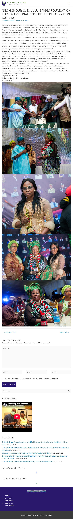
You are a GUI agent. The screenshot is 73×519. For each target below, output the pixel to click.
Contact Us (9, 506)
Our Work (9, 503)
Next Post (64, 332)
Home (7, 496)
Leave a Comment (8, 20)
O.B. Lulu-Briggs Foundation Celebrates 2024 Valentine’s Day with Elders (26, 453)
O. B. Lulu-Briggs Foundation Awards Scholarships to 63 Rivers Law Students (27, 461)
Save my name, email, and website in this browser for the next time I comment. (31, 379)
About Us (8, 498)
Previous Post (10, 332)
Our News (9, 501)
